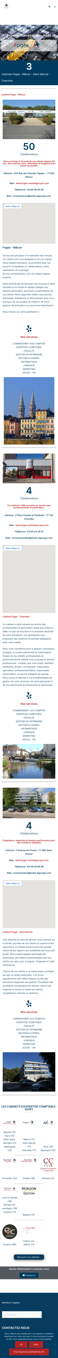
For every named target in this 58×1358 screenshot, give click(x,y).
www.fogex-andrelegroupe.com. (32, 525)
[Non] (54, 1344)
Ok (21, 1344)
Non (36, 1344)
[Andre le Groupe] (6, 6)
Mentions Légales (11, 1302)
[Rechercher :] (22, 1314)
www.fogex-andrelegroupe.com (32, 183)
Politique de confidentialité (29, 1352)
